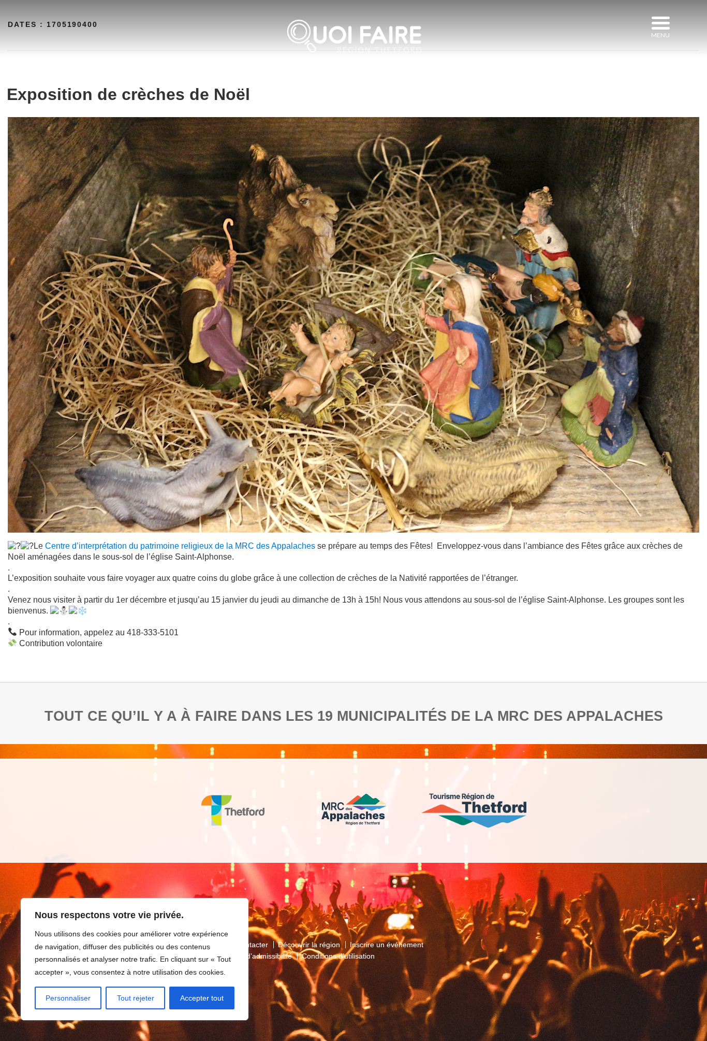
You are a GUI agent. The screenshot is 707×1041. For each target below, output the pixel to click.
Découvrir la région (309, 944)
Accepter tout (202, 998)
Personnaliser (68, 998)
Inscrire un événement (386, 944)
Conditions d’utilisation (338, 956)
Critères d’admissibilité (255, 956)
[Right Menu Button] (660, 23)
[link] (180, 545)
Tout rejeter (135, 998)
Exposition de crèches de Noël (128, 94)
